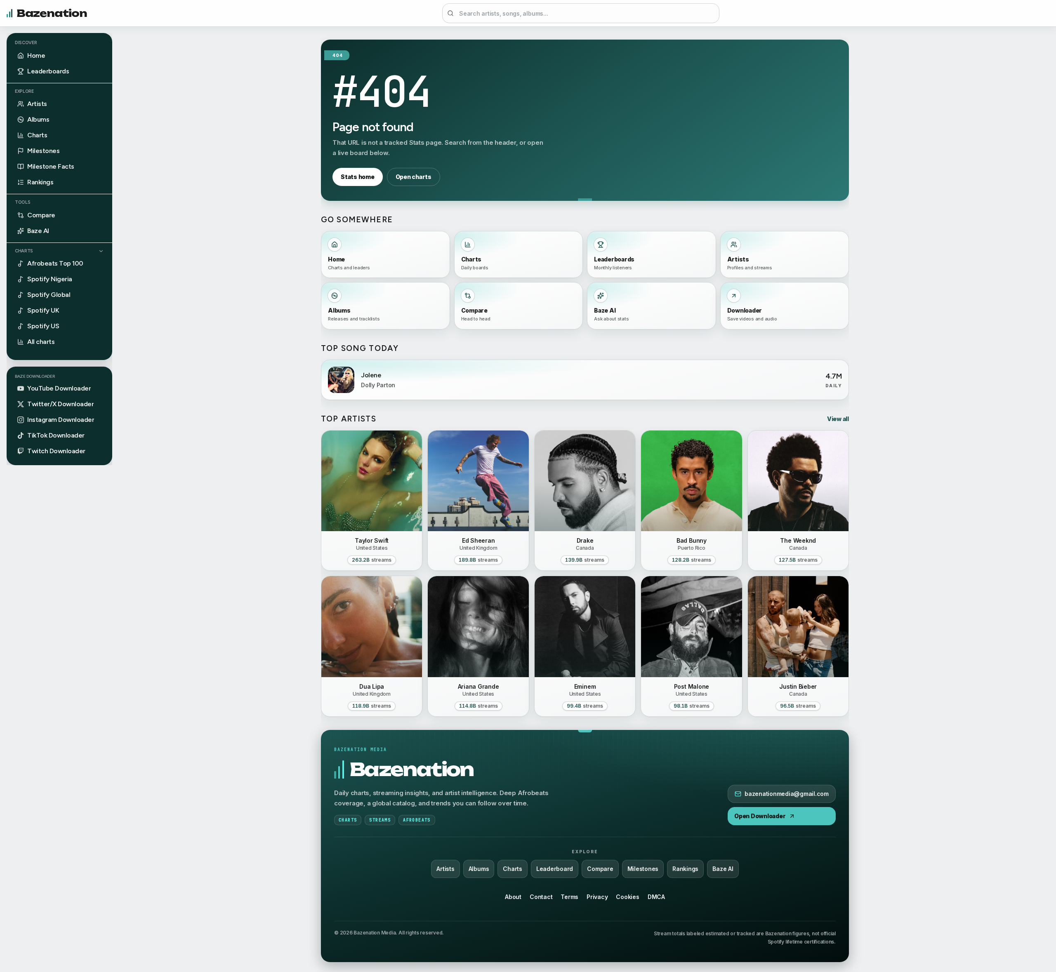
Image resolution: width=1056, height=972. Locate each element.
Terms (569, 896)
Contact (541, 896)
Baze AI (722, 868)
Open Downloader (759, 815)
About (513, 896)
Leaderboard (554, 868)
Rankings (685, 868)
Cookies (627, 896)
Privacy (597, 896)
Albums (479, 868)
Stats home (358, 176)
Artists (445, 868)
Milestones (643, 868)
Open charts (413, 176)
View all (838, 418)
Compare (600, 868)
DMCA (656, 896)
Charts (24, 251)
